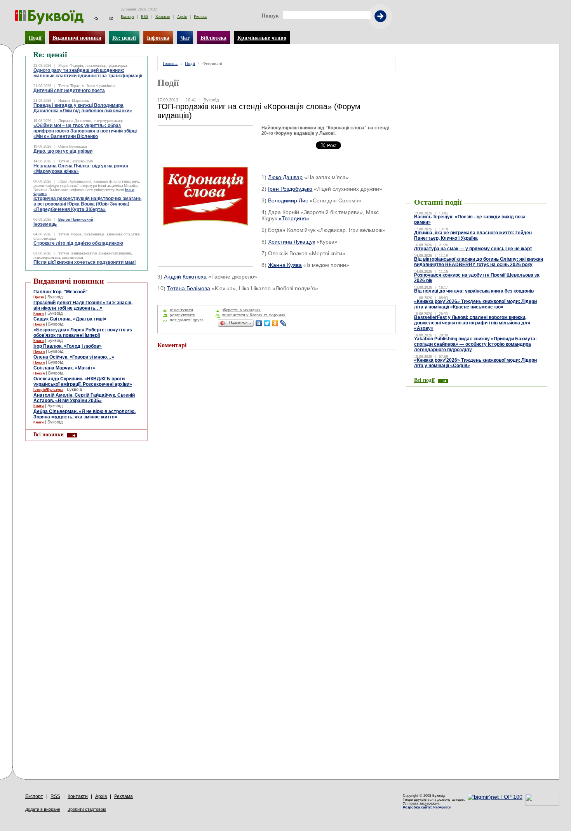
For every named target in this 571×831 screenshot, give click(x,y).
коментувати (181, 310)
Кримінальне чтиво (261, 38)
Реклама (200, 16)
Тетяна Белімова (188, 288)
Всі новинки (48, 434)
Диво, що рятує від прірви (62, 151)
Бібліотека (213, 38)
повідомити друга (187, 320)
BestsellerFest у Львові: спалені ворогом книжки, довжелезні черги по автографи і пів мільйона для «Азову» (472, 323)
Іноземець (45, 224)
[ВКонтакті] (259, 323)
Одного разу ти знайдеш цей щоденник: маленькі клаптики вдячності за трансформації (87, 73)
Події (35, 38)
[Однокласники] (275, 323)
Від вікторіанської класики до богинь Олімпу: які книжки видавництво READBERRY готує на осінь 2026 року (478, 261)
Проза (38, 297)
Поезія (39, 324)
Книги (38, 313)
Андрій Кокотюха (185, 277)
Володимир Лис (288, 200)
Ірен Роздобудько (290, 189)
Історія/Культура (48, 390)
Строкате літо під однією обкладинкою (78, 243)
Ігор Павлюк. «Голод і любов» (67, 346)
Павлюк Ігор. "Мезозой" (60, 291)
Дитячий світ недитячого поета (69, 90)
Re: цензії (124, 38)
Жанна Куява (285, 265)
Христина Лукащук (291, 242)
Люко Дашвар (285, 177)
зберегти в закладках (241, 310)
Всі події (424, 380)
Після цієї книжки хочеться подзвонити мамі (84, 262)
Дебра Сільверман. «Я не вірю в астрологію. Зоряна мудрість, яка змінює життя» (84, 414)
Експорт (127, 16)
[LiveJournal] (283, 323)
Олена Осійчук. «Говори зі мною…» (73, 357)
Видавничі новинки (76, 38)
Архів (182, 16)
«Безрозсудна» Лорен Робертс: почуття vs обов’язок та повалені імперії (82, 332)
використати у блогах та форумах (254, 315)
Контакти (162, 16)
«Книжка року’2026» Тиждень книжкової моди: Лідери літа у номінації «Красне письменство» (475, 304)
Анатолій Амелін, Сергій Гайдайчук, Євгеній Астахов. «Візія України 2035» (84, 397)
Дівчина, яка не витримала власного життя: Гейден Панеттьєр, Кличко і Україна (473, 235)
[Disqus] (276, 460)
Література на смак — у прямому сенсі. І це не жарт (473, 248)
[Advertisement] (452, 67)
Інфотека (158, 38)
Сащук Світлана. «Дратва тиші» (69, 319)
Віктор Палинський (75, 219)
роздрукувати (182, 315)
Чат (185, 38)
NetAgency (427, 807)
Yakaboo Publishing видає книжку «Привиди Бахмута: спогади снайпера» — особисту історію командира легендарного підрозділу (475, 344)
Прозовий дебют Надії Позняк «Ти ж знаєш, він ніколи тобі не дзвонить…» (82, 305)
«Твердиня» (294, 218)
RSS (144, 16)
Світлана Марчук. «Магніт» (64, 368)
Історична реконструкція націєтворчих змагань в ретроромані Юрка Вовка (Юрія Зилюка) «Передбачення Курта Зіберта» (87, 204)
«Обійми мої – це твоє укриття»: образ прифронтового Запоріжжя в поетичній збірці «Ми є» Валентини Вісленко (85, 131)
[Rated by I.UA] (542, 804)
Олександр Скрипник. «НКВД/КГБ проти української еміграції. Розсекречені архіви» (82, 381)
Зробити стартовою (87, 809)
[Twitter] (267, 323)
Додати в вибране (42, 809)
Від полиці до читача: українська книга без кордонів (474, 291)
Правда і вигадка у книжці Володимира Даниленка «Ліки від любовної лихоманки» (82, 108)
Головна (170, 63)
